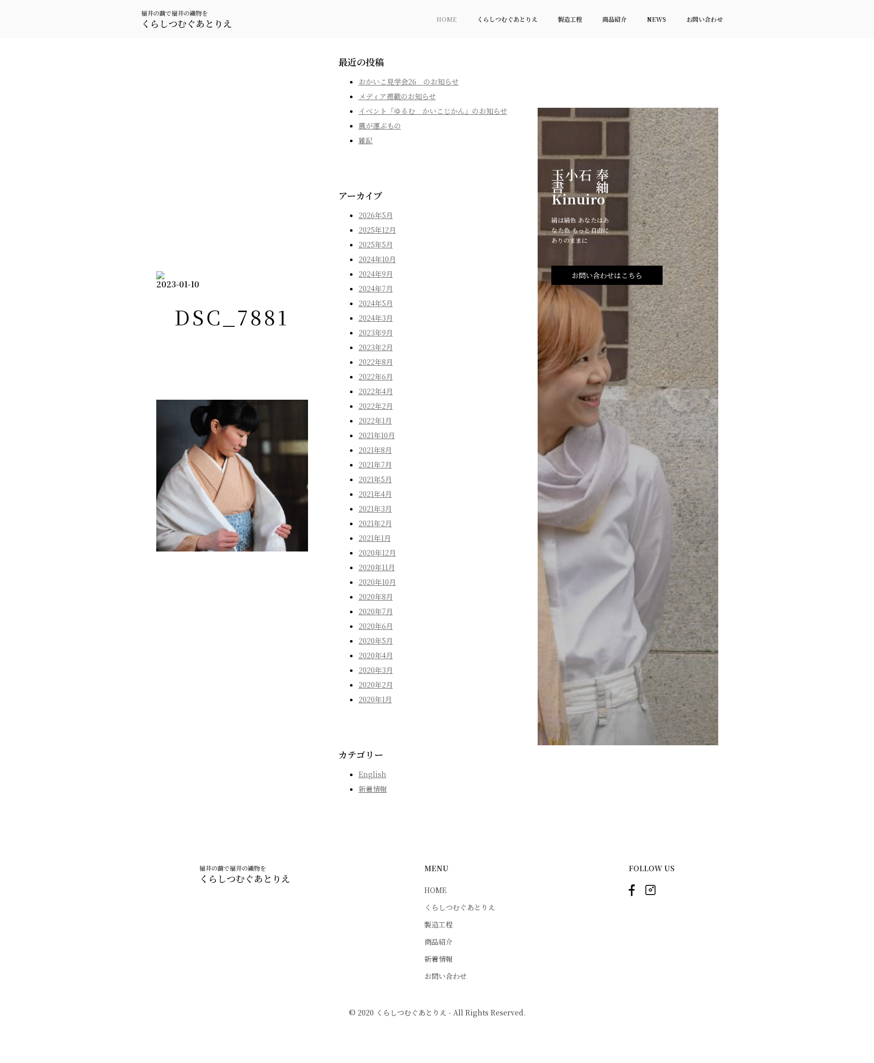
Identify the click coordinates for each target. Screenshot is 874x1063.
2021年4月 (375, 494)
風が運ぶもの (380, 125)
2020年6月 (376, 626)
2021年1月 (375, 538)
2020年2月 (376, 684)
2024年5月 (376, 303)
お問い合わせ (704, 19)
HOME (446, 19)
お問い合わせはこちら (607, 275)
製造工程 (570, 19)
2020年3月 (376, 670)
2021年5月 (375, 479)
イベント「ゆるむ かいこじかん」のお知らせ (433, 111)
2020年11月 (377, 567)
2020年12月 (377, 552)
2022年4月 (376, 391)
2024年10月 (377, 259)
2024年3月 (376, 318)
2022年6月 (376, 376)
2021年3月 (375, 508)
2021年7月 (375, 464)
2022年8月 (376, 362)
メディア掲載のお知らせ (397, 96)
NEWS (656, 19)
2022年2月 (376, 406)
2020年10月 (377, 582)
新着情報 (373, 789)
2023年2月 (376, 347)
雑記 (366, 140)
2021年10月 (377, 435)
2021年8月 (375, 450)
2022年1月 (375, 420)
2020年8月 (376, 596)
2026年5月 (376, 215)
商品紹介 (614, 19)
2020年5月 (376, 640)
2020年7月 (376, 611)
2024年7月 (376, 288)
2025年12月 (377, 230)
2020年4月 (376, 655)
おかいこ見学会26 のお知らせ (409, 81)
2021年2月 (375, 523)
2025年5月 (376, 244)
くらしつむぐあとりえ (507, 19)
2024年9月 (376, 274)
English (372, 774)
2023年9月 (376, 332)
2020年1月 (375, 699)
